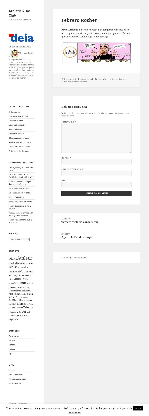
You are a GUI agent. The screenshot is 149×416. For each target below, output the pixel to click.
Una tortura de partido (18, 116)
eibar (11, 275)
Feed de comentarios (17, 379)
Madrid (19, 290)
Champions (14, 271)
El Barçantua (14, 112)
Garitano (18, 278)
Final (11, 279)
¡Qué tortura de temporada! (20, 142)
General (12, 345)
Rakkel (11, 201)
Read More (75, 412)
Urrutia (19, 307)
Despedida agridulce (17, 125)
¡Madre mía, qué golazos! (19, 138)
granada (12, 283)
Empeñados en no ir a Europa (21, 182)
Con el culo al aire (16, 133)
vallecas (75, 81)
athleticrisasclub (86, 79)
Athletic (25, 258)
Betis (30, 263)
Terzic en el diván (16, 120)
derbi (30, 271)
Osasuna (20, 297)
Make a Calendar (16, 181)
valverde (23, 311)
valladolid (12, 312)
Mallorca (27, 291)
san (10, 304)
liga (27, 287)
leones (13, 287)
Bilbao (20, 267)
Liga (10, 353)
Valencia (28, 307)
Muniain (29, 293)
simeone (12, 307)
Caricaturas (13, 336)
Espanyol (18, 275)
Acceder (12, 370)
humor (21, 283)
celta (25, 267)
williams (22, 315)
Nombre (66, 158)
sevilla (30, 303)
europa (27, 275)
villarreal (13, 315)
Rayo (26, 297)
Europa (12, 340)
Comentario (68, 122)
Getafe (26, 278)
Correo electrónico (73, 169)
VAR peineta (24, 188)
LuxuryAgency (15, 167)
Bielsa (13, 267)
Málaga (12, 297)
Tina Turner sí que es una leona (21, 214)
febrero (115, 79)
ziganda (13, 319)
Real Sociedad (26, 300)
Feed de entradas (16, 374)
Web (63, 180)
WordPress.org (15, 383)
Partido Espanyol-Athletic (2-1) (21, 177)
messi (23, 294)
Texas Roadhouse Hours (19, 174)
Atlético (12, 263)
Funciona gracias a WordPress (74, 257)
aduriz (13, 258)
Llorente (12, 291)
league (30, 283)
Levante (21, 287)
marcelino (14, 293)
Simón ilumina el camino (19, 146)
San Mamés (19, 303)
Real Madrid (14, 300)
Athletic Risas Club (20, 13)
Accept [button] (138, 408)
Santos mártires (15, 129)
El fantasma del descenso (19, 151)
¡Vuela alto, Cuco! (24, 201)
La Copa (12, 349)
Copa (23, 271)
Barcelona (21, 263)
